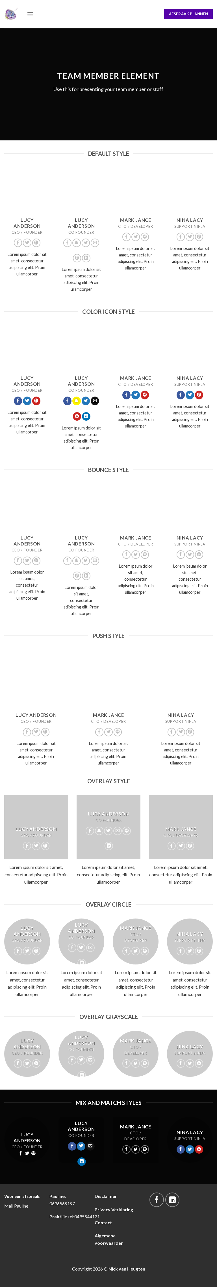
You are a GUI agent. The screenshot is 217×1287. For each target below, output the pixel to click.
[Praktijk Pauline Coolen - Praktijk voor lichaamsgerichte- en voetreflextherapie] (11, 14)
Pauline (21, 1205)
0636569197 (62, 1203)
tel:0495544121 (84, 1216)
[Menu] (30, 14)
